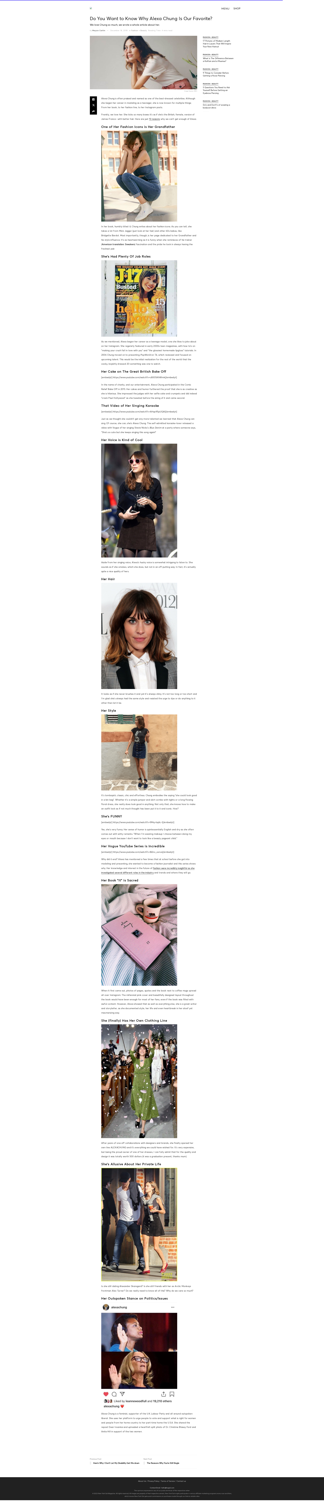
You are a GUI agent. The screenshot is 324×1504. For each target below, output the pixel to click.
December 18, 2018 (119, 30)
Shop (237, 8)
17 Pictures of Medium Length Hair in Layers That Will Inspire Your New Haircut (217, 44)
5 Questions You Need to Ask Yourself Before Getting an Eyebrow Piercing (216, 90)
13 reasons (154, 119)
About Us (142, 1481)
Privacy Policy (153, 1481)
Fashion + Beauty (139, 30)
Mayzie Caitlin (98, 30)
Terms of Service (168, 1481)
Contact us (181, 1481)
